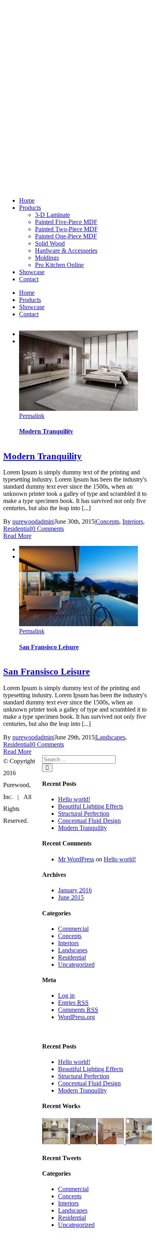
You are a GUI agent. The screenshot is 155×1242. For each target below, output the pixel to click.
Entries (73, 1002)
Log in (66, 995)
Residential (17, 528)
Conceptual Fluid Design (89, 820)
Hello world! (74, 799)
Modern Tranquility (46, 431)
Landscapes (110, 737)
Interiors (132, 521)
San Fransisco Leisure (49, 647)
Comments (78, 1009)
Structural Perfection (83, 813)
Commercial (73, 928)
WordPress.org (76, 1017)
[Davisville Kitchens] (139, 1142)
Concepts (107, 521)
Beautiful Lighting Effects (90, 806)
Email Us (135, 1238)
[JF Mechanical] (112, 1142)
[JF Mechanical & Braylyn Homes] (84, 1142)
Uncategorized (76, 964)
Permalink (32, 415)
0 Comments (48, 528)
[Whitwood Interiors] (56, 1142)
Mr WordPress (76, 859)
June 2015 (71, 897)
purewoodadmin (32, 521)
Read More (17, 535)
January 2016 (75, 890)
